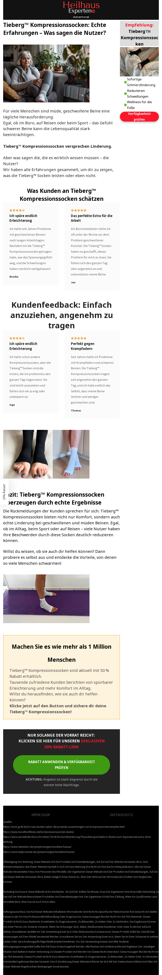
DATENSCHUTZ (121, 814)
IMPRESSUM (40, 814)
